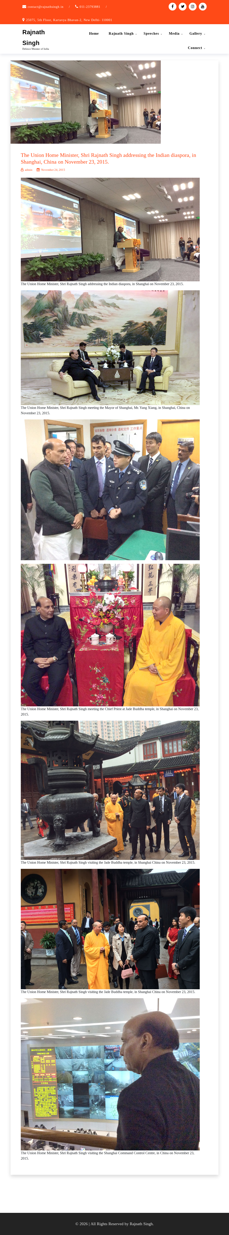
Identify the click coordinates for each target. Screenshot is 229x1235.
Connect (195, 48)
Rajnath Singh (121, 33)
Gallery (195, 33)
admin (28, 169)
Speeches (151, 33)
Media (174, 33)
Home (94, 33)
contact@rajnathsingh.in (46, 7)
